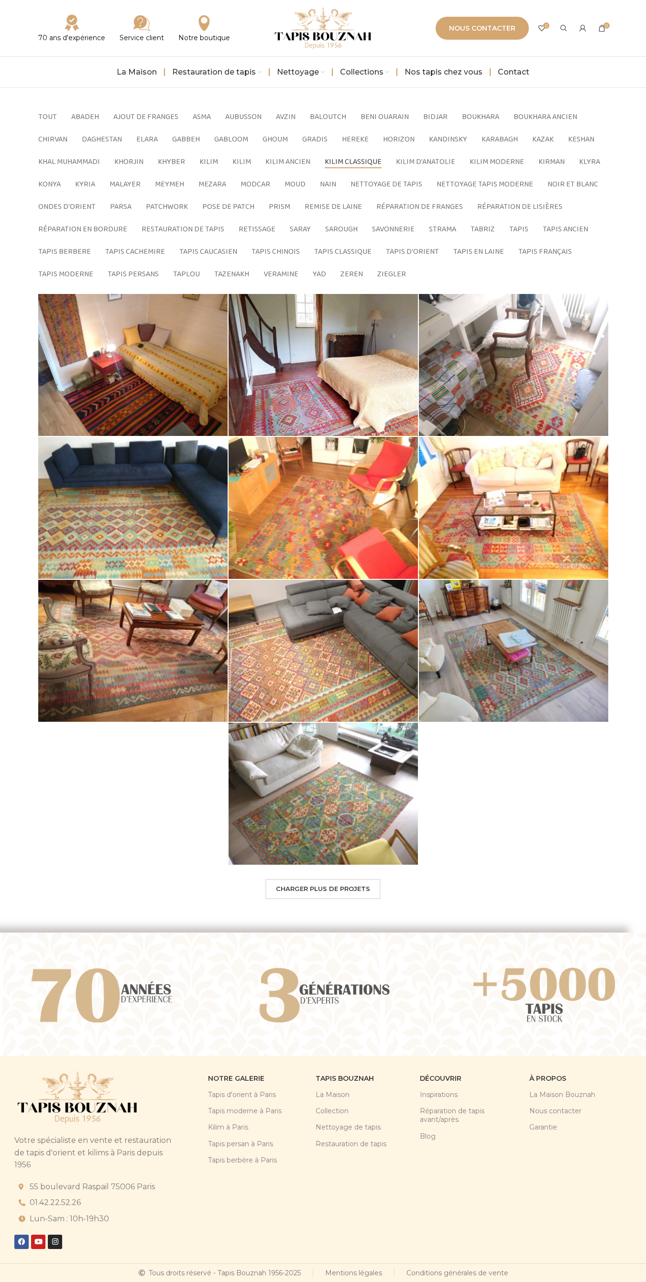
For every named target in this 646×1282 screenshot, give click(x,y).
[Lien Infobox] (142, 28)
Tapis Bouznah (345, 1078)
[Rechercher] (564, 28)
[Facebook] (21, 1242)
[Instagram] (55, 1242)
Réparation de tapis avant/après (452, 1115)
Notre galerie (236, 1078)
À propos (547, 1078)
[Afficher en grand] (216, 304)
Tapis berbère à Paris (242, 1160)
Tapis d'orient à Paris (242, 1094)
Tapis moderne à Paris (245, 1111)
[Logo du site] (323, 27)
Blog (428, 1136)
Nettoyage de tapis (348, 1127)
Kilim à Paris (228, 1127)
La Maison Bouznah (562, 1094)
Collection (332, 1111)
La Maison (333, 1094)
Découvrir (440, 1078)
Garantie (543, 1127)
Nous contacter (482, 28)
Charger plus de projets (323, 888)
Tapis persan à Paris (240, 1144)
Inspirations (439, 1094)
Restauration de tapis (351, 1144)
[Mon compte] (583, 28)
